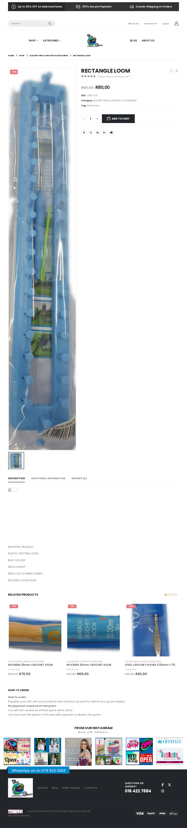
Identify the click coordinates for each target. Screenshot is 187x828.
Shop (32, 40)
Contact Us (150, 23)
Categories (51, 40)
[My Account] (176, 23)
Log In (165, 23)
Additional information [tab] (48, 478)
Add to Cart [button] (56, 609)
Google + (104, 132)
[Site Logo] (93, 40)
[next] (176, 70)
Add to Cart (121, 118)
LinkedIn (98, 132)
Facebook (84, 132)
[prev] (171, 70)
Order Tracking (71, 787)
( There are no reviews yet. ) (114, 76)
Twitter (91, 132)
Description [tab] (16, 478)
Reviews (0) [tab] (79, 478)
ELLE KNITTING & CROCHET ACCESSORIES (115, 100)
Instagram (162, 791)
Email (111, 132)
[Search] (50, 23)
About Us (133, 23)
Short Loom (93, 105)
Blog (133, 40)
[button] (165, 595)
